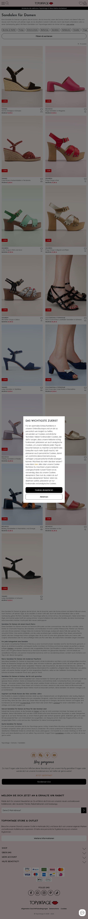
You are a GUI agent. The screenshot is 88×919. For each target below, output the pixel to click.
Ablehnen (44, 497)
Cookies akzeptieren (44, 490)
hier (36, 464)
